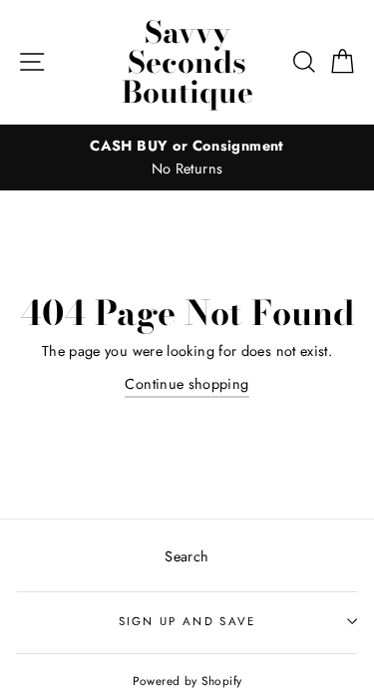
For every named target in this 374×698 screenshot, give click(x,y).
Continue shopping (186, 384)
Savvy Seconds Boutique (187, 62)
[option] (187, 157)
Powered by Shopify (187, 680)
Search (186, 556)
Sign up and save (187, 621)
